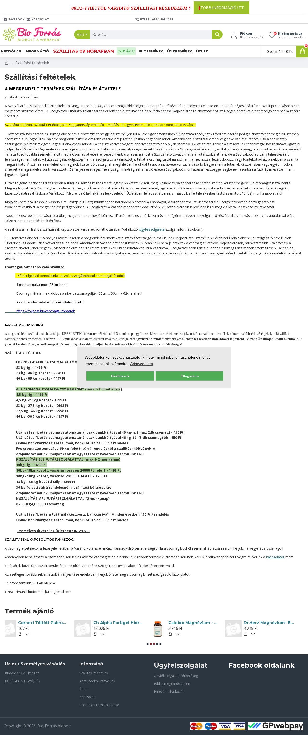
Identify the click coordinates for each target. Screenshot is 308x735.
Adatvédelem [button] (141, 364)
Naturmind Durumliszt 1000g (201, 622)
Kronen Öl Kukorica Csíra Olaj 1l (51, 622)
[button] (148, 644)
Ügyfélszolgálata (152, 229)
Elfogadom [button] (190, 376)
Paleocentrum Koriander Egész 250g (126, 622)
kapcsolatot (275, 557)
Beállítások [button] (120, 376)
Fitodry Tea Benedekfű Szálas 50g (276, 622)
